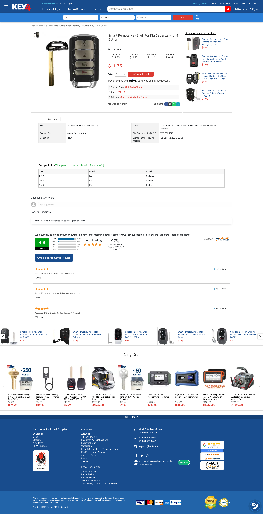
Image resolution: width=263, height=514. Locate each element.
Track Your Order (89, 436)
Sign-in (229, 22)
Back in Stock (239, 3)
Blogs (84, 458)
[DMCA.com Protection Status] (209, 502)
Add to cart (143, 74)
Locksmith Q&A (88, 443)
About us (85, 433)
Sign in (241, 9)
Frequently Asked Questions (94, 440)
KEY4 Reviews (40, 446)
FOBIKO (121, 92)
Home (34, 26)
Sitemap (85, 461)
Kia (91, 26)
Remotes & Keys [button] (51, 9)
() (253, 9)
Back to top (129, 417)
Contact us (86, 446)
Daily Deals (133, 354)
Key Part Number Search (93, 452)
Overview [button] (52, 119)
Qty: (110, 73)
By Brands (38, 433)
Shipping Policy (88, 471)
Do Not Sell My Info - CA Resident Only (99, 449)
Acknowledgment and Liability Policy (99, 483)
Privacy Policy (88, 477)
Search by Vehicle (199, 3)
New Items (38, 443)
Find (183, 17)
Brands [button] (97, 9)
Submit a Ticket (88, 455)
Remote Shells (59, 26)
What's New (225, 3)
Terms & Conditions (90, 480)
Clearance (253, 3)
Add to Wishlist (119, 103)
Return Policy (87, 474)
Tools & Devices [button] (76, 9)
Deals (213, 3)
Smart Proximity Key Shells (77, 26)
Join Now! (184, 462)
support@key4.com (148, 446)
